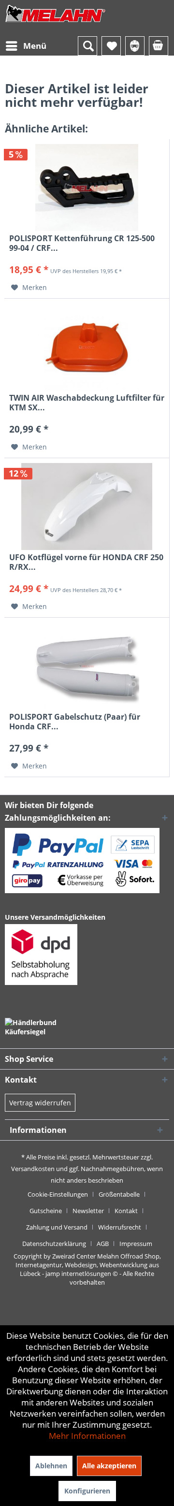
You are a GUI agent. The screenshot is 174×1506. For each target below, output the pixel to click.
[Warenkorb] (158, 46)
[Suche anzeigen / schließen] (87, 46)
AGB (103, 1243)
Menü (34, 45)
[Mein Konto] (135, 46)
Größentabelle (119, 1194)
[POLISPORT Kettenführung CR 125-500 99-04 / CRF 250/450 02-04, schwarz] (86, 187)
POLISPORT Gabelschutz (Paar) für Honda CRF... (74, 721)
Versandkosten (33, 1168)
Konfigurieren (87, 1490)
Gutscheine (45, 1210)
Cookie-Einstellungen (58, 1194)
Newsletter (88, 1210)
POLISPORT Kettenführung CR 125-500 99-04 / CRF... (82, 243)
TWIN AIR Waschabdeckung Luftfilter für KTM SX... (86, 402)
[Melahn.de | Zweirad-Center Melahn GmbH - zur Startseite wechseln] (55, 23)
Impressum (135, 1243)
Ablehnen (51, 1465)
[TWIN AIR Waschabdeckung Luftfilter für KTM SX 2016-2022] (86, 347)
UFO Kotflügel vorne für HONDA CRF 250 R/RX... (86, 562)
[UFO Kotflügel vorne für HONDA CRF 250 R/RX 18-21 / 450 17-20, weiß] (86, 506)
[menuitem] (25, 46)
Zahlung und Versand (56, 1227)
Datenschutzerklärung (54, 1243)
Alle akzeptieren (109, 1465)
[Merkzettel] (111, 46)
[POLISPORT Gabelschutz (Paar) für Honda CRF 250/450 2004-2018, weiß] (86, 666)
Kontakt (126, 1210)
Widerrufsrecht (119, 1227)
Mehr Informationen (87, 1435)
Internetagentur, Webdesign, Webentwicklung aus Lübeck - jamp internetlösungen (87, 1269)
